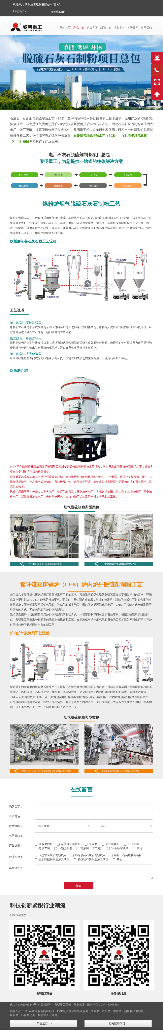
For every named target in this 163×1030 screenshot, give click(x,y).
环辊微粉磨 (65, 848)
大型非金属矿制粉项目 (53, 855)
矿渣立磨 (133, 844)
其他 (139, 848)
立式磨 (93, 844)
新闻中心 (105, 27)
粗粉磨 (14, 1015)
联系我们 (146, 27)
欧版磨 (106, 1011)
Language (18, 11)
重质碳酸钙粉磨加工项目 (54, 859)
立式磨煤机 (112, 844)
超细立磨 (44, 848)
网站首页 (65, 27)
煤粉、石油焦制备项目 (128, 855)
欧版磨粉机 (46, 844)
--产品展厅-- (43, 1023)
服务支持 (119, 27)
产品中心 (78, 27)
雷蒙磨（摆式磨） (92, 848)
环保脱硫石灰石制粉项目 (90, 855)
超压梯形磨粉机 (71, 844)
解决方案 (92, 27)
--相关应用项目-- (117, 1023)
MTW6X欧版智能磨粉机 (39, 1011)
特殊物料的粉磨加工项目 (93, 859)
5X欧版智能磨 (119, 848)
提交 (78, 885)
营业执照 (79, 1004)
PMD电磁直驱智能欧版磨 (72, 1011)
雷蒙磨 (117, 1011)
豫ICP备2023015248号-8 (24, 1004)
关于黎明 (132, 27)
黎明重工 (56, 11)
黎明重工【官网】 (49, 1015)
